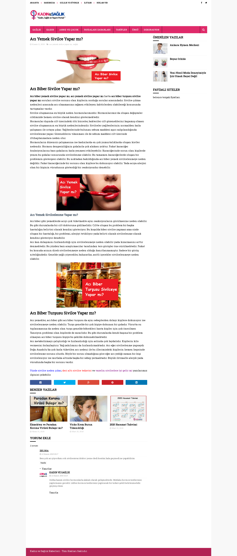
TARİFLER (121, 29)
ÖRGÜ (135, 29)
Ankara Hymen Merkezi (184, 45)
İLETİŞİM (88, 3)
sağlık (75, 44)
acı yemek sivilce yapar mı (60, 44)
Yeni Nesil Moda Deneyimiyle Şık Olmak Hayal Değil (188, 74)
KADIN (50, 29)
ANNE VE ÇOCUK (69, 29)
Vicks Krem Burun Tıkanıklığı (81, 426)
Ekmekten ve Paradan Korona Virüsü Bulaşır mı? (46, 426)
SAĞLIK (37, 29)
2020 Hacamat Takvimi (123, 424)
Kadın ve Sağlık (59, 472)
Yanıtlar (47, 468)
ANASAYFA (34, 3)
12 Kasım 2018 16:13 (59, 475)
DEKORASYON (151, 29)
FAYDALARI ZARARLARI (97, 29)
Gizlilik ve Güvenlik (69, 3)
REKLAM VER (102, 3)
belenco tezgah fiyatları (166, 97)
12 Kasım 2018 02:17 (50, 454)
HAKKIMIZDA (49, 3)
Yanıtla (43, 463)
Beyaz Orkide (178, 58)
